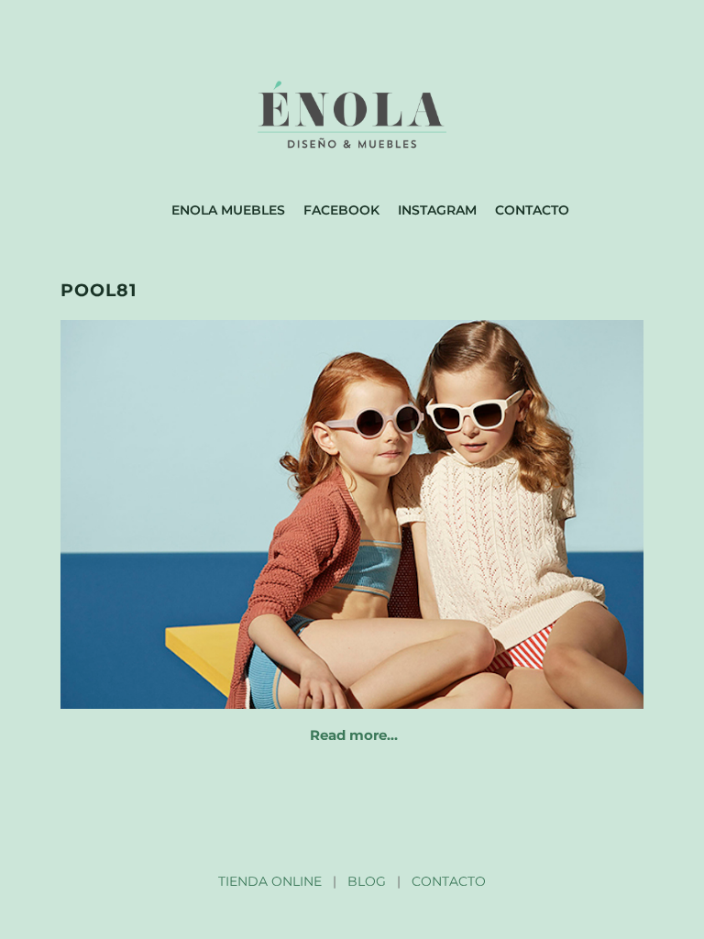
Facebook (341, 210)
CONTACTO (449, 881)
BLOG (366, 881)
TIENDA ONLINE (270, 881)
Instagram (437, 210)
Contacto (532, 210)
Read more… (354, 735)
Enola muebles (228, 210)
